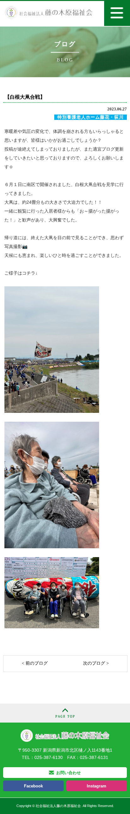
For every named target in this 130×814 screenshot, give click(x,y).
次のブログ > (96, 663)
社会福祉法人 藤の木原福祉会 (65, 735)
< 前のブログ (35, 663)
